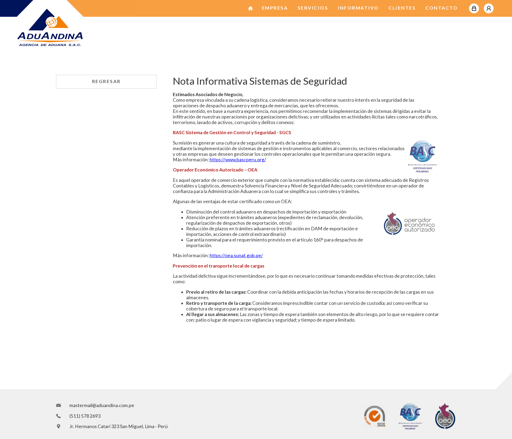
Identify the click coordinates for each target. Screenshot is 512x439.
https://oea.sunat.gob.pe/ (236, 255)
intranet (474, 6)
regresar (106, 81)
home (251, 6)
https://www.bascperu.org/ (238, 159)
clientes (402, 8)
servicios (313, 8)
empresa (275, 8)
